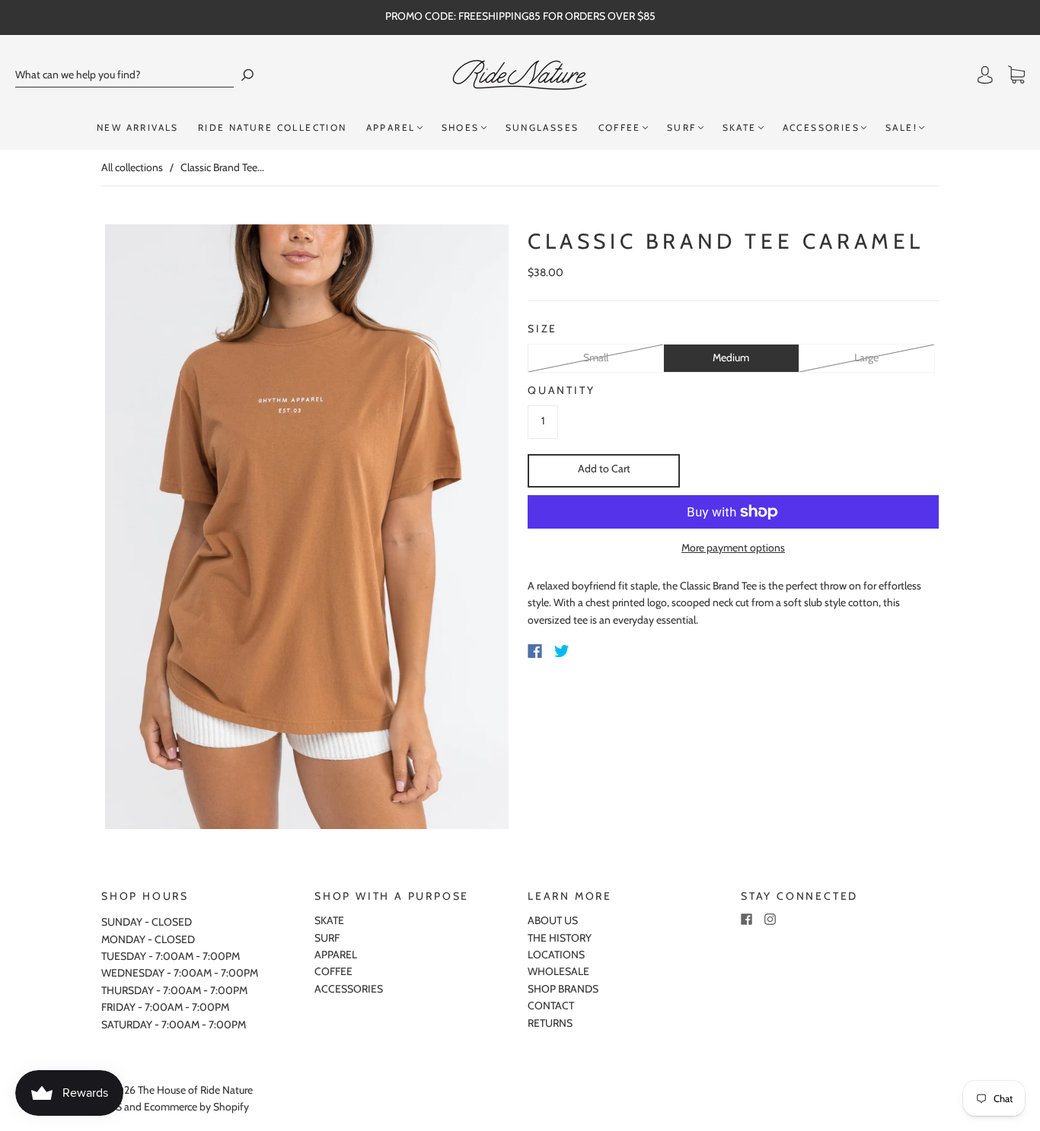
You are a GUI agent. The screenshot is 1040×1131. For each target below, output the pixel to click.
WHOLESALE (558, 971)
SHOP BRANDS (563, 989)
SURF (682, 127)
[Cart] (1016, 75)
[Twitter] (562, 651)
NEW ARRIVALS (138, 127)
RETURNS (550, 1023)
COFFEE (619, 127)
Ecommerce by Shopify (196, 1107)
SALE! (901, 127)
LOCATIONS (556, 954)
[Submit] (247, 74)
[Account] (985, 75)
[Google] (593, 651)
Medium (731, 357)
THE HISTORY (560, 938)
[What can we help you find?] (124, 74)
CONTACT (551, 1005)
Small (595, 357)
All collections (132, 167)
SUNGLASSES (542, 127)
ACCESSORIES (821, 127)
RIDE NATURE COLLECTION (272, 127)
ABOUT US (553, 920)
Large (866, 357)
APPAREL (391, 127)
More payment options (733, 547)
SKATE (740, 127)
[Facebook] (535, 651)
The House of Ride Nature (195, 1090)
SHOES (461, 127)
